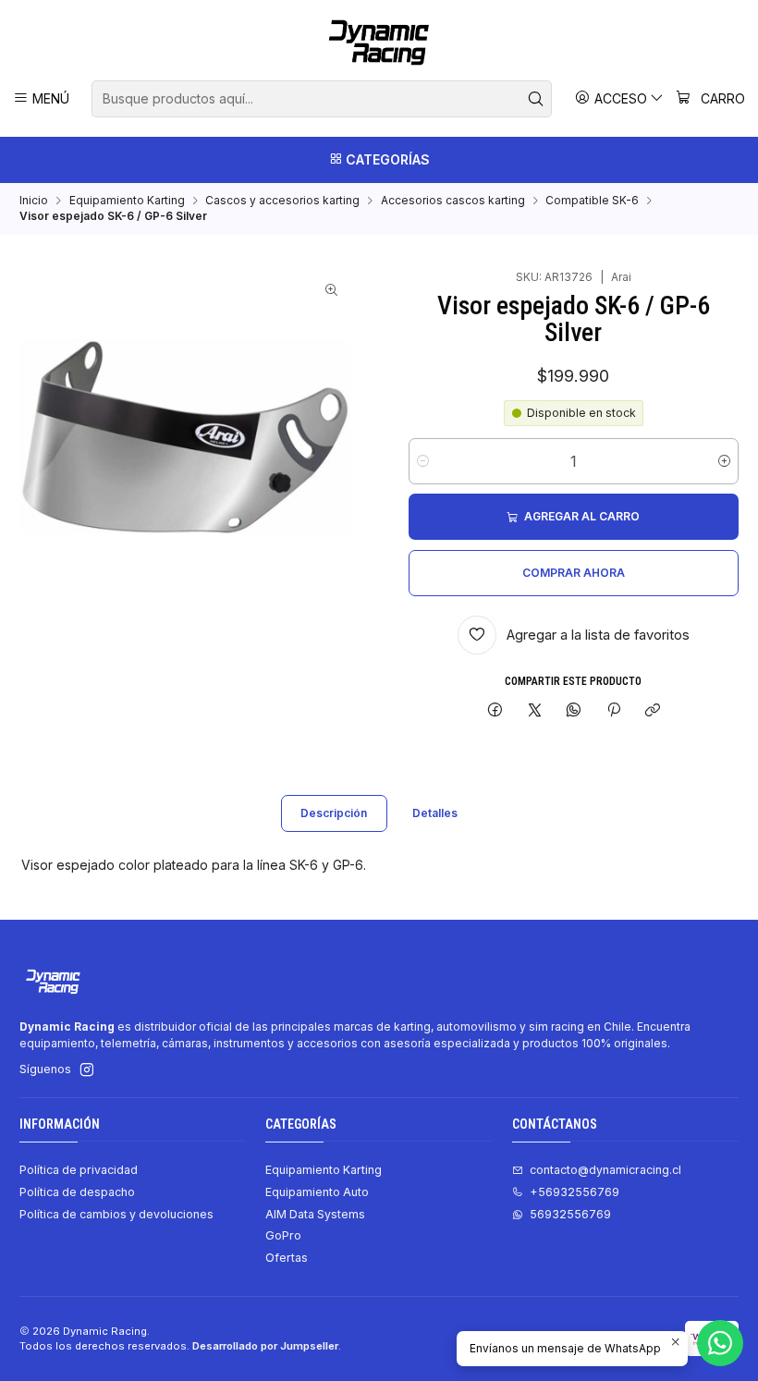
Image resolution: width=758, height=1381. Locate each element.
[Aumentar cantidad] (724, 461)
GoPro (283, 1235)
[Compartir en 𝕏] (534, 711)
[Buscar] (536, 98)
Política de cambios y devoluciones (116, 1214)
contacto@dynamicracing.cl (605, 1170)
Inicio (33, 200)
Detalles (435, 813)
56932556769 (570, 1214)
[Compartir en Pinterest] (614, 711)
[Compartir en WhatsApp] (574, 711)
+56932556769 (574, 1192)
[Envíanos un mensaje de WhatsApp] (720, 1343)
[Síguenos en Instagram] (87, 1070)
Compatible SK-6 (592, 200)
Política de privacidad (78, 1170)
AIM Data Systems (315, 1214)
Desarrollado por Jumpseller (265, 1345)
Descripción (333, 813)
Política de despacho (77, 1192)
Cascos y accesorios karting (282, 200)
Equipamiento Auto (317, 1192)
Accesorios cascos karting (453, 200)
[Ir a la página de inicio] (379, 42)
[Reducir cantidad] (423, 461)
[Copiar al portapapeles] (652, 711)
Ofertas (286, 1258)
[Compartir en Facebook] (495, 711)
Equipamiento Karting (127, 200)
